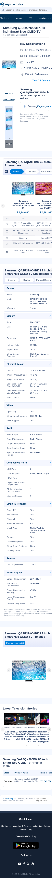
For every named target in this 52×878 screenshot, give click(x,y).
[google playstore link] (26, 848)
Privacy (47, 826)
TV (30, 18)
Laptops (18, 18)
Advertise (37, 826)
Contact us (6, 826)
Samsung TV (10, 799)
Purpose (27, 826)
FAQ (30, 829)
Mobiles (3, 18)
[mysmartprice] (11, 4)
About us (17, 826)
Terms (23, 829)
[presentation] (9, 670)
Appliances (44, 18)
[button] (3, 10)
